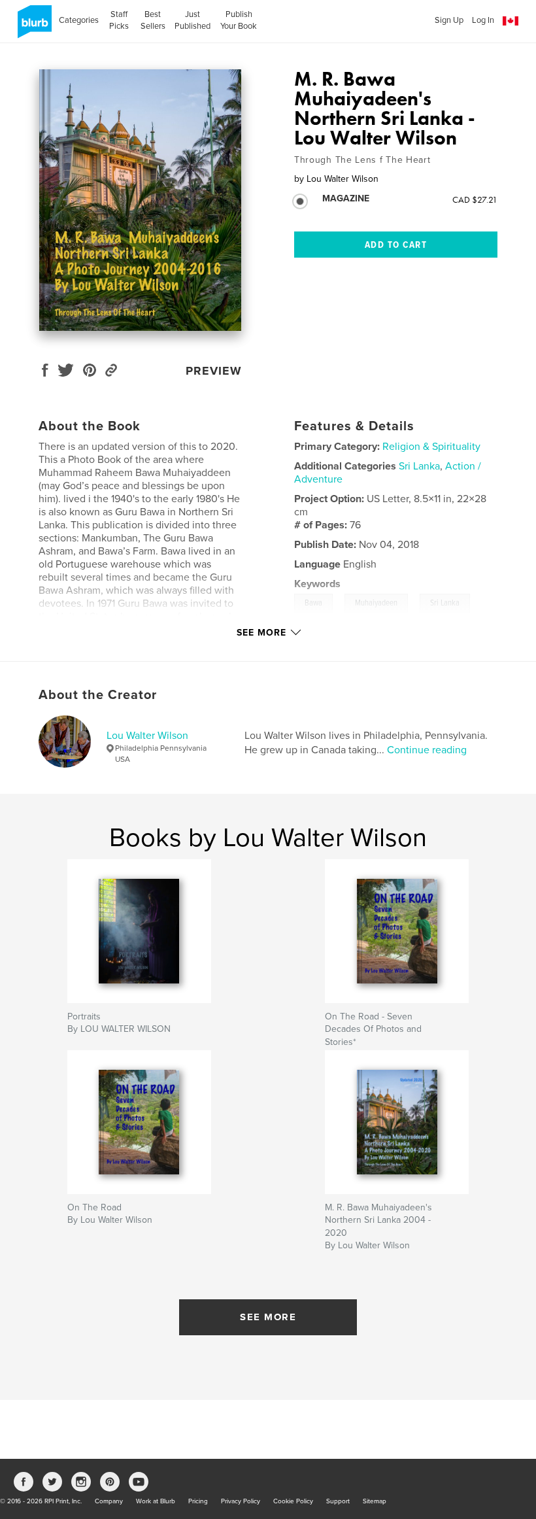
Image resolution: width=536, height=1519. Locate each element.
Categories (79, 20)
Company (109, 1501)
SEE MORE (268, 1317)
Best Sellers (153, 20)
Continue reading (427, 750)
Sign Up (449, 20)
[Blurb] (32, 27)
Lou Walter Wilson (147, 735)
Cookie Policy (293, 1501)
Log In (483, 20)
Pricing (198, 1501)
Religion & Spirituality (431, 446)
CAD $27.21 (474, 199)
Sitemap (374, 1501)
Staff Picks (119, 20)
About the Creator (98, 695)
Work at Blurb (155, 1501)
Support (338, 1501)
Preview (214, 371)
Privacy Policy (240, 1501)
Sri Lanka (419, 466)
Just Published (192, 20)
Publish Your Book (238, 20)
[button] (510, 21)
